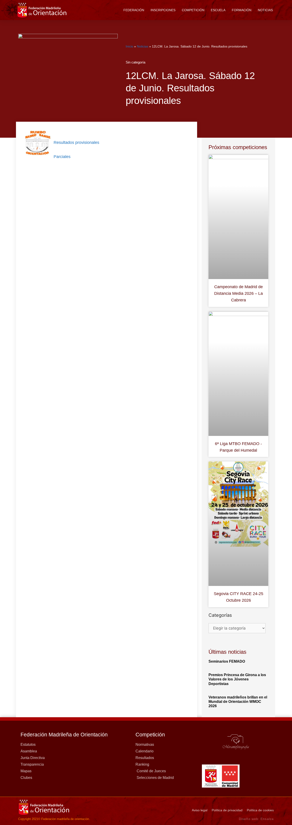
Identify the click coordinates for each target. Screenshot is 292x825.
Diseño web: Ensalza (256, 819)
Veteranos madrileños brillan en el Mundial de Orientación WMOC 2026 (238, 701)
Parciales (62, 156)
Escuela (218, 10)
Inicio (129, 46)
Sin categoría (135, 62)
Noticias (265, 10)
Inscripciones (163, 10)
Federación (133, 10)
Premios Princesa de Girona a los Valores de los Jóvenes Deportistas (237, 679)
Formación (241, 10)
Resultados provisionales (76, 142)
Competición (193, 10)
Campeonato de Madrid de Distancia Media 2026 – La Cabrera (238, 293)
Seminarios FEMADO (227, 661)
